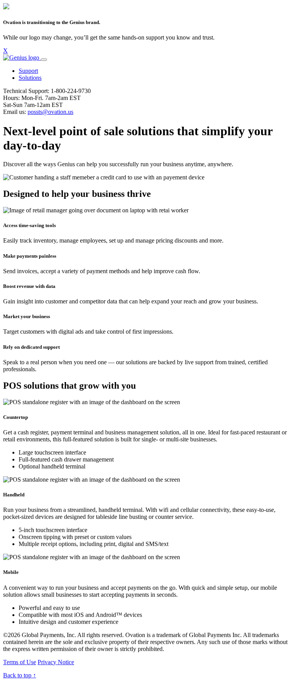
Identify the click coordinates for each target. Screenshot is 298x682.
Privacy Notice (56, 662)
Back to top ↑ (19, 675)
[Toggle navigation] (44, 60)
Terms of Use (19, 662)
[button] (28, 70)
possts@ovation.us (50, 111)
